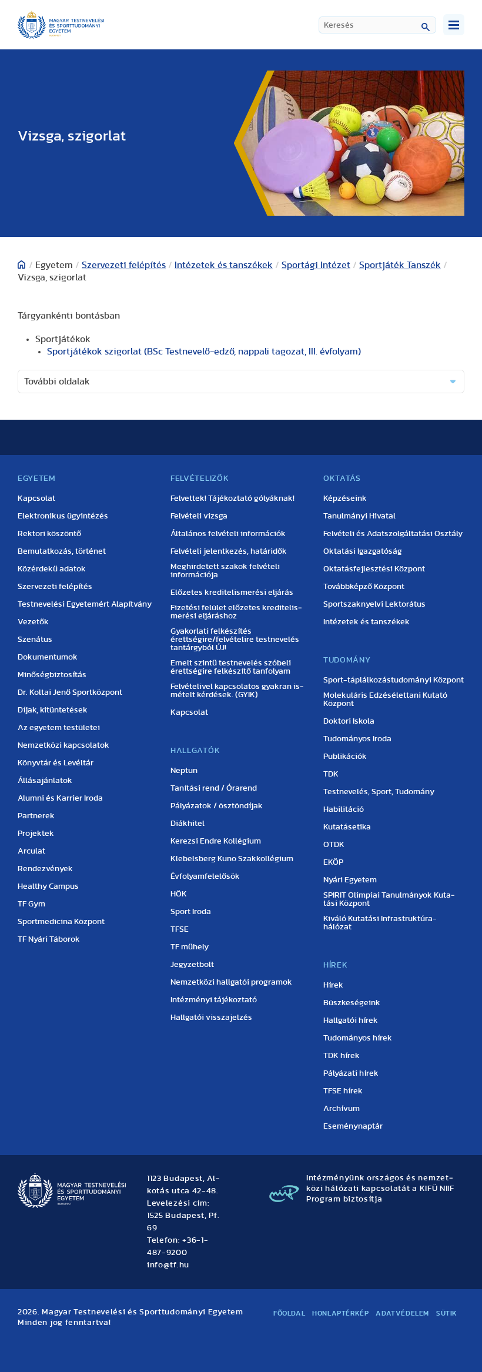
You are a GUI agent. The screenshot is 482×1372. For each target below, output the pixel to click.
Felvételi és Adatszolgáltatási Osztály (393, 534)
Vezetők (33, 622)
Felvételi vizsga (198, 516)
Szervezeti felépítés (124, 265)
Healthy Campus (48, 886)
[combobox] (377, 25)
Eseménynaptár (353, 1126)
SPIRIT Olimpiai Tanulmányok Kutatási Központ (389, 899)
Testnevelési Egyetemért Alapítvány (85, 604)
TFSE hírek (343, 1091)
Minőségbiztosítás (52, 675)
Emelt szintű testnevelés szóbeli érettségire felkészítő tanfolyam (230, 667)
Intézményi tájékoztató (213, 1000)
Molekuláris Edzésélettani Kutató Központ (385, 699)
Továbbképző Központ (363, 587)
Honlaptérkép (340, 1313)
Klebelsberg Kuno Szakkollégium (231, 859)
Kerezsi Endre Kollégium (215, 841)
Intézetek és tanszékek (224, 265)
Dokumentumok (48, 657)
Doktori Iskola (348, 721)
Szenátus (35, 639)
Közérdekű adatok (52, 569)
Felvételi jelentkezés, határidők (228, 551)
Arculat (31, 851)
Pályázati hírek (351, 1073)
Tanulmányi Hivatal (359, 516)
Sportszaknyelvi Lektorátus (374, 604)
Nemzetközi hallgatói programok (231, 982)
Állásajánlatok (45, 781)
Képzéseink (345, 498)
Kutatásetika (347, 827)
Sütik (446, 1313)
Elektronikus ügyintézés (63, 516)
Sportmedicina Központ (61, 922)
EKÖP (333, 862)
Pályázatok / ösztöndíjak (216, 806)
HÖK (178, 894)
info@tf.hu (168, 1265)
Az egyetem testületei (59, 728)
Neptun (184, 771)
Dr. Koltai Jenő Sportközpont (70, 692)
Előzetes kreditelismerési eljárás (231, 592)
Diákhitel (187, 823)
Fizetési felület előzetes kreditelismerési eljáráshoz (236, 612)
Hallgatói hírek (350, 1020)
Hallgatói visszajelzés (211, 1017)
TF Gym (31, 904)
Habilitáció (343, 809)
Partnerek (36, 816)
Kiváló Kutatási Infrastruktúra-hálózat (380, 923)
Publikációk (345, 756)
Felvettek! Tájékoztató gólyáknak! (232, 498)
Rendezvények (45, 869)
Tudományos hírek (357, 1038)
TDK (331, 774)
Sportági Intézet (316, 265)
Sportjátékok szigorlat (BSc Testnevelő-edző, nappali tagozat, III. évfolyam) (204, 351)
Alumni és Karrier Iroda (60, 798)
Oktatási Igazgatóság (362, 551)
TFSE (179, 929)
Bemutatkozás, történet (62, 551)
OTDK (333, 845)
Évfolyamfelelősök (205, 876)
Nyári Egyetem (350, 880)
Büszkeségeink (351, 1003)
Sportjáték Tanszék (400, 265)
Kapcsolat (36, 498)
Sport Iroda (190, 912)
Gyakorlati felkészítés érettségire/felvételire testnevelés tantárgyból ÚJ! (234, 639)
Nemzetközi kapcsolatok (63, 745)
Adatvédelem (402, 1313)
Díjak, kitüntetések (53, 710)
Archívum (341, 1109)
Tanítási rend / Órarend (213, 788)
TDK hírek (341, 1056)
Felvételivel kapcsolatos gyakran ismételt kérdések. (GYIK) (237, 690)
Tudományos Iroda (357, 739)
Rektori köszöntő (49, 534)
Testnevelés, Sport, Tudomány (378, 792)
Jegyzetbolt (192, 965)
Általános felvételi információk (228, 534)
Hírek (333, 985)
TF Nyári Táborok (49, 939)
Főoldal (289, 1313)
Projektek (36, 833)
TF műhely (189, 947)
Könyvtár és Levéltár (55, 763)
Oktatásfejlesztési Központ (374, 569)
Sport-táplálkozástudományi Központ (393, 680)
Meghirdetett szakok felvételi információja (225, 571)
